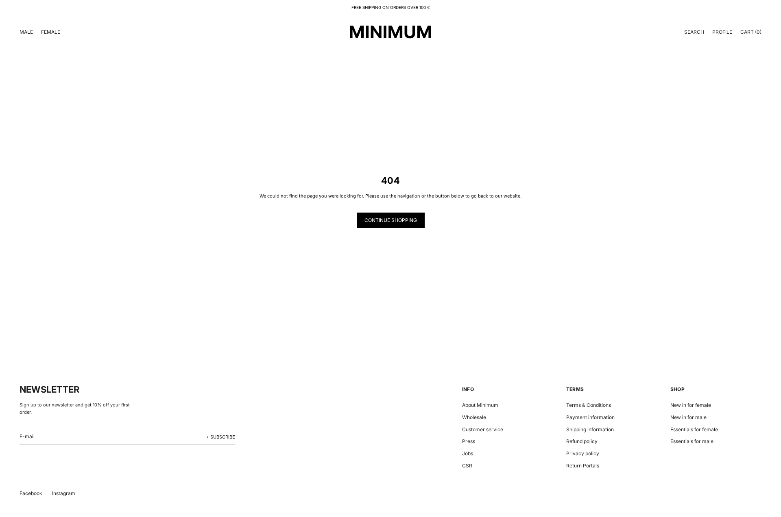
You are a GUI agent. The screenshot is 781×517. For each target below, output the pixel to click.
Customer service (482, 429)
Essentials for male (691, 441)
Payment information (590, 417)
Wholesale (474, 417)
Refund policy (582, 441)
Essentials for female (694, 429)
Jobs (467, 453)
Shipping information (590, 429)
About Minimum (480, 405)
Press (468, 441)
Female (50, 32)
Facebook (31, 493)
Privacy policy (582, 453)
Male (26, 32)
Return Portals (582, 466)
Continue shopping (390, 220)
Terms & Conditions (588, 405)
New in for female (690, 405)
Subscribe (222, 437)
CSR (467, 466)
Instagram (63, 493)
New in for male (688, 417)
